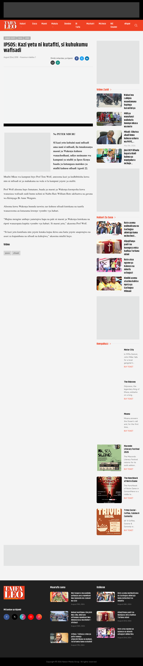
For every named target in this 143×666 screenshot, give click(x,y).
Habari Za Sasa (105, 217)
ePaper (127, 23)
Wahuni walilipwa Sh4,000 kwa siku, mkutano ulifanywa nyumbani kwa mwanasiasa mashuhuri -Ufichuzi (81, 617)
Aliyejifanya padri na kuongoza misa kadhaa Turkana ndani (127, 614)
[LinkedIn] (87, 58)
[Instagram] (39, 617)
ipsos (7, 253)
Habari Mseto (10, 38)
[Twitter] (15, 617)
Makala (54, 23)
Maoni (44, 23)
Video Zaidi (103, 89)
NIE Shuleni (113, 25)
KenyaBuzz (102, 343)
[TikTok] (23, 617)
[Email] (53, 63)
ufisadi (16, 253)
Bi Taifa (78, 25)
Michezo (102, 23)
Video (27, 38)
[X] (82, 58)
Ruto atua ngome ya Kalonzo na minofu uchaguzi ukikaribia (126, 631)
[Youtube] (31, 617)
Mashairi (90, 23)
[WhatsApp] (58, 63)
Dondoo (67, 23)
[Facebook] (77, 58)
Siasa (34, 23)
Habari (23, 23)
